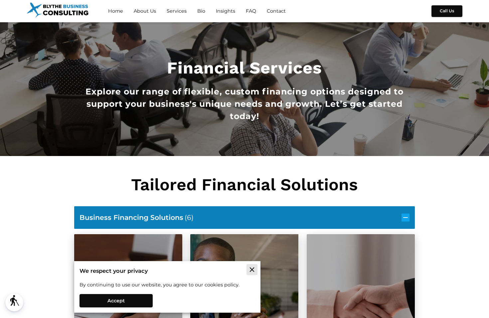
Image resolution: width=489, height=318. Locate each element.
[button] (14, 302)
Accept (116, 301)
